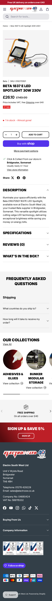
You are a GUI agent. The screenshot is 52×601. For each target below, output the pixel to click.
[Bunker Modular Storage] (36, 360)
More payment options (26, 150)
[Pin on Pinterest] (24, 178)
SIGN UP (26, 436)
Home (5, 26)
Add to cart (35, 134)
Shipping (30, 102)
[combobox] (26, 17)
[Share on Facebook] (18, 178)
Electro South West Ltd (19, 594)
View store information (17, 169)
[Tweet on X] (12, 178)
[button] (47, 9)
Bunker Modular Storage (36, 378)
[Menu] (4, 9)
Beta (5, 81)
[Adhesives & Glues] (13, 360)
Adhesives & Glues (13, 376)
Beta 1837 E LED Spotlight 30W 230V (25, 26)
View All (7, 344)
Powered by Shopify (37, 594)
